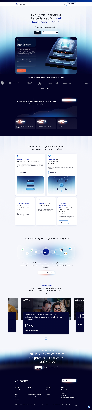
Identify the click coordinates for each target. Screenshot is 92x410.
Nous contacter (64, 389)
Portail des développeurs (50, 396)
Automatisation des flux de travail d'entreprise (36, 396)
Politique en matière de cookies (45, 405)
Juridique (17, 399)
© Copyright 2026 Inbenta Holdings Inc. (22, 405)
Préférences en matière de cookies (58, 405)
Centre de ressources (50, 389)
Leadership (17, 392)
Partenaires (48, 394)
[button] (29, 4)
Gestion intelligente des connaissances (35, 394)
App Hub (47, 392)
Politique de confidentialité (33, 405)
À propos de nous (18, 389)
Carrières (17, 396)
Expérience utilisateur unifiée (33, 392)
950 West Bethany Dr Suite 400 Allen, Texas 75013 (68, 393)
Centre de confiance (68, 405)
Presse (16, 394)
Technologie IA (30, 389)
